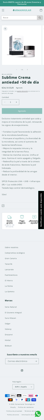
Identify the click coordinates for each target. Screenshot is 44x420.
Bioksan (8, 346)
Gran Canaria (11, 258)
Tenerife (8, 264)
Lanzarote (9, 269)
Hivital (8, 340)
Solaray (8, 329)
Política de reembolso (26, 407)
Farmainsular (19, 404)
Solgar (8, 323)
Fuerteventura (11, 275)
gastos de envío (22, 91)
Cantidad (5, 97)
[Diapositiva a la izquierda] (16, 69)
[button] (3, 10)
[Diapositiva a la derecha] (27, 69)
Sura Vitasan (10, 318)
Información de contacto (30, 415)
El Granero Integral (13, 312)
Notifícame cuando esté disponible (41, 210)
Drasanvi (9, 334)
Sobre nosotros (11, 247)
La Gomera (9, 291)
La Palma (9, 286)
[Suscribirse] (36, 361)
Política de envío (13, 415)
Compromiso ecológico (15, 253)
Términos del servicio (32, 411)
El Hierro (9, 280)
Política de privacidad (14, 411)
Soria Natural (11, 307)
